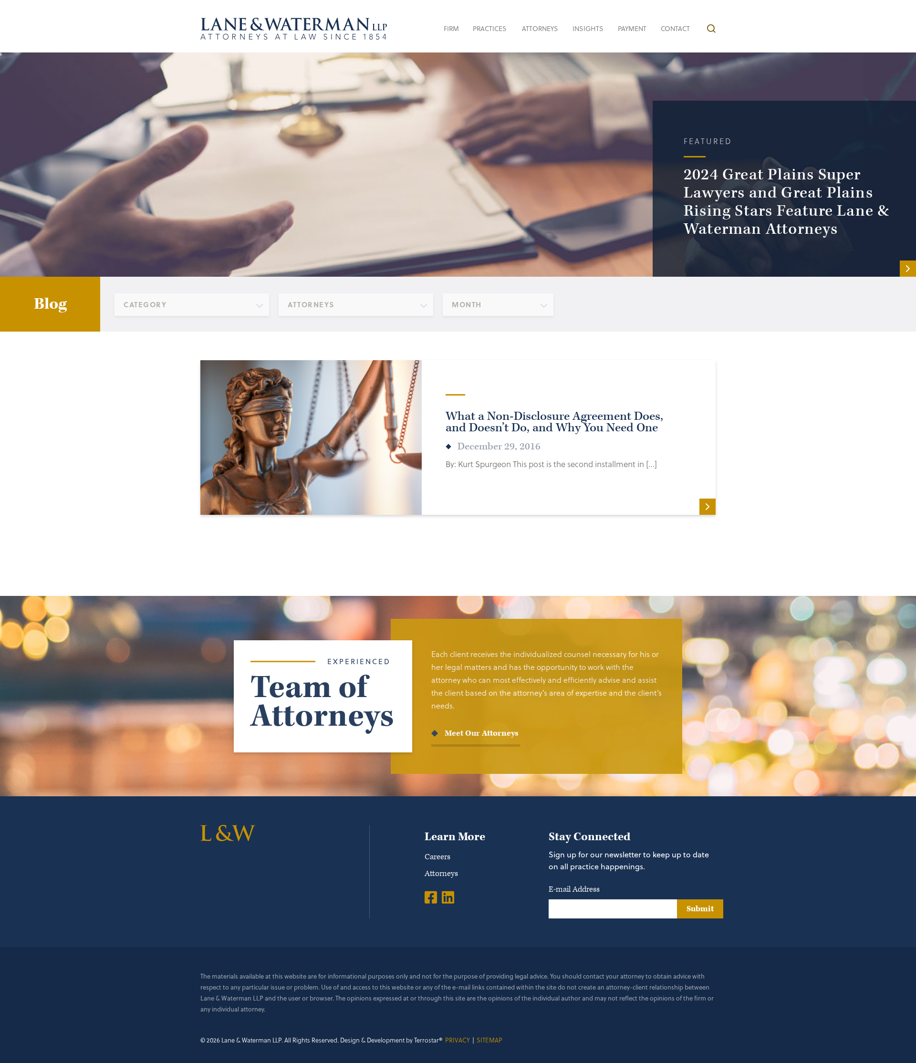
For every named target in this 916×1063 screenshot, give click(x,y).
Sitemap (489, 1039)
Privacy (457, 1039)
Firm (451, 28)
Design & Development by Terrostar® (391, 1039)
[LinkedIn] (448, 897)
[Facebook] (431, 897)
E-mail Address (574, 889)
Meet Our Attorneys (482, 733)
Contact (675, 28)
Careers (437, 857)
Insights (588, 28)
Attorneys (540, 28)
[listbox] (191, 304)
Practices (490, 28)
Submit (700, 909)
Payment (632, 28)
